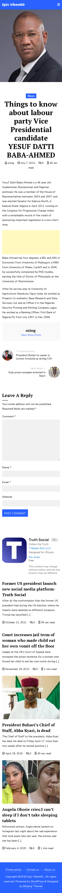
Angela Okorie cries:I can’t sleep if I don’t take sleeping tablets (29, 815)
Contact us (32, 869)
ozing (11, 163)
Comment (9, 416)
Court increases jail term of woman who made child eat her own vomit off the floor (28, 640)
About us (49, 869)
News (31, 96)
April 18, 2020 (14, 753)
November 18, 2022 (17, 669)
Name (6, 467)
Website (7, 497)
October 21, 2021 (16, 622)
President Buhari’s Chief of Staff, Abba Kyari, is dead (28, 727)
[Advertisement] (31, 242)
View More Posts (31, 335)
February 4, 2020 (16, 848)
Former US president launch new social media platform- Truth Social (29, 589)
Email (6, 482)
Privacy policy (13, 869)
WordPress (37, 881)
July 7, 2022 (28, 163)
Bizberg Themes (33, 886)
